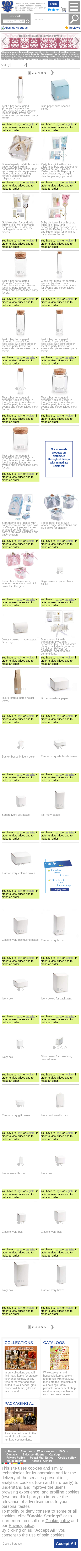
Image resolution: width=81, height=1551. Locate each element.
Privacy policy (21, 1525)
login (19, 124)
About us (26, 1451)
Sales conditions (33, 1454)
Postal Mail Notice (41, 1457)
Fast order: (16, 16)
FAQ (62, 1451)
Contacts (12, 1454)
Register (53, 9)
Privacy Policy (15, 1457)
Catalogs (54, 1454)
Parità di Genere (42, 1460)
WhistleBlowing (16, 1460)
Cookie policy (67, 1457)
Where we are (45, 1451)
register (30, 124)
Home (12, 1451)
